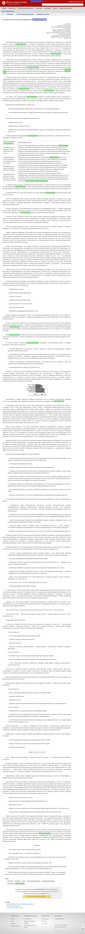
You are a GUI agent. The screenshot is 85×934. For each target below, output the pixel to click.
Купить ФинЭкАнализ (8, 11)
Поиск (45, 923)
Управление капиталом (43, 14)
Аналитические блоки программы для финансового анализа (20, 904)
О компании (39, 8)
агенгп (23, 881)
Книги (12, 921)
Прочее (55, 8)
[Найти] (82, 4)
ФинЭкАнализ (27, 919)
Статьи (13, 919)
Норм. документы (15, 926)
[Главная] (3, 14)
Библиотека (12, 8)
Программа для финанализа (25, 8)
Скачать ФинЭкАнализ (65, 8)
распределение (16, 883)
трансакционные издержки (33, 881)
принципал (17, 881)
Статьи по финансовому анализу (25, 14)
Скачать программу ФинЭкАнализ (36, 896)
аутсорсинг (10, 881)
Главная (4, 8)
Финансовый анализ (16, 2)
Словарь (13, 923)
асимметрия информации (48, 881)
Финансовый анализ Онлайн (13, 905)
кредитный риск (46, 173)
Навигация (48, 8)
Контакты (44, 921)
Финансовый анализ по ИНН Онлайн (15, 907)
